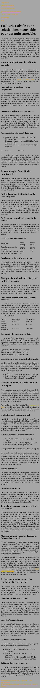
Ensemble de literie (7, 5)
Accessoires (5, 17)
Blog (2, 20)
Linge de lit (5, 3)
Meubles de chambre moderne (11, 11)
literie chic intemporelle (25, 79)
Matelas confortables (8, 8)
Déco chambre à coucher (9, 14)
